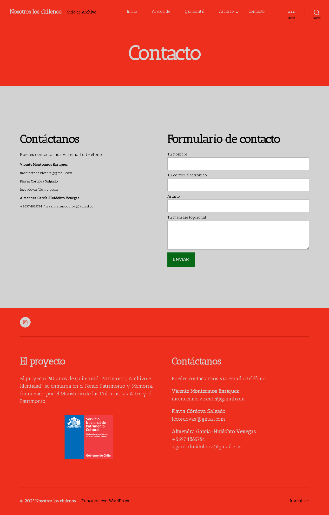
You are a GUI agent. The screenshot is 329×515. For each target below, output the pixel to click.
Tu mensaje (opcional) (187, 217)
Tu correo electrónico (187, 175)
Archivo (226, 12)
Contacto (257, 12)
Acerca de (161, 12)
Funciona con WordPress (105, 501)
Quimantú (194, 12)
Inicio (132, 12)
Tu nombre (177, 154)
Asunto (173, 197)
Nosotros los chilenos (35, 12)
